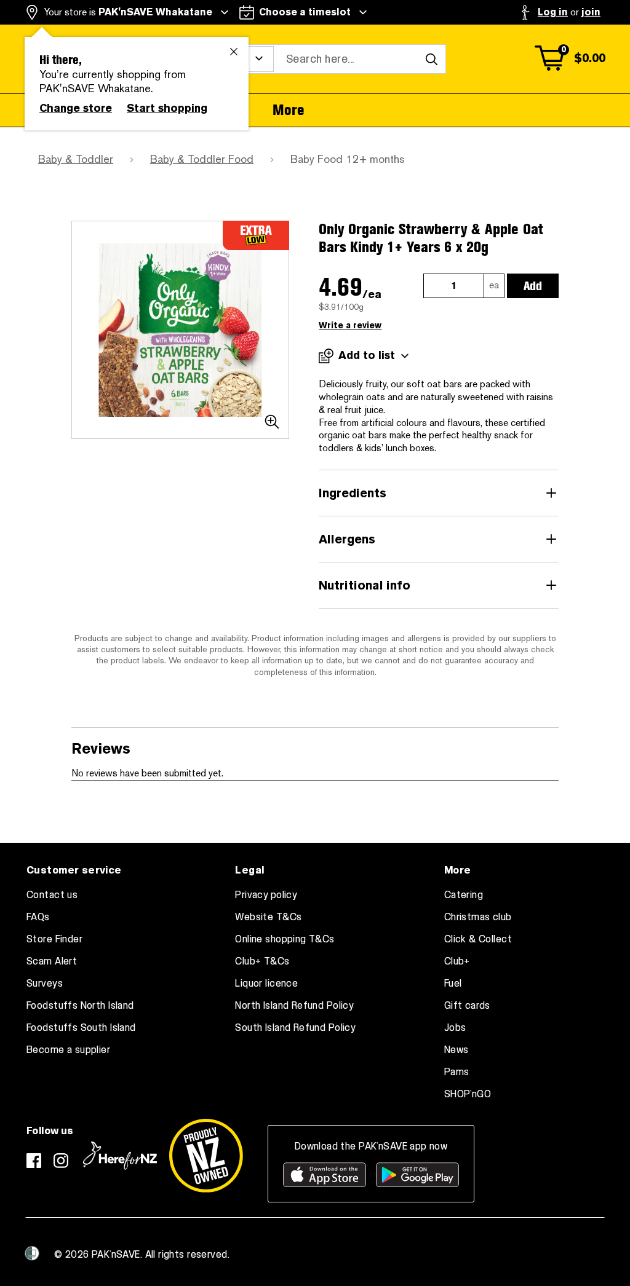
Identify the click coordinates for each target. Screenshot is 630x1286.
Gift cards (467, 1006)
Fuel (453, 983)
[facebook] (33, 1160)
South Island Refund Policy (295, 1028)
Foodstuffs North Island (80, 1006)
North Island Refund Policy (294, 1006)
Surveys (44, 983)
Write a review (350, 325)
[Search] (431, 59)
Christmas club (478, 917)
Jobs (455, 1028)
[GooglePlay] (417, 1174)
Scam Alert (51, 961)
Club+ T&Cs (262, 961)
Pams (456, 1072)
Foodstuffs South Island (81, 1028)
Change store (75, 108)
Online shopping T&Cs (284, 939)
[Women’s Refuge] (32, 1253)
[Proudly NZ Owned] (206, 1156)
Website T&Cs (268, 917)
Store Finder (54, 939)
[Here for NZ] (120, 1156)
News (456, 1050)
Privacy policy (266, 895)
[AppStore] (324, 1174)
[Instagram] (61, 1160)
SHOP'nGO (467, 1094)
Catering (463, 895)
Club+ (457, 961)
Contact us (52, 895)
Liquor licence (266, 983)
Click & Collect (478, 939)
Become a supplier (68, 1050)
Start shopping (167, 108)
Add (533, 285)
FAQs (38, 917)
